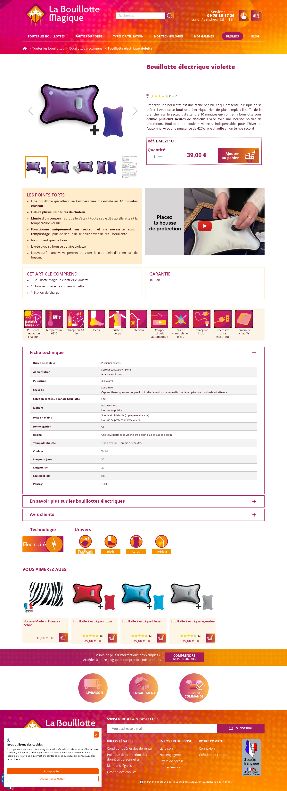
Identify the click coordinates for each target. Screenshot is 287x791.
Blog (255, 36)
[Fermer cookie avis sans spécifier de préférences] (96, 734)
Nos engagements (173, 755)
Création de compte (213, 755)
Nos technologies (168, 36)
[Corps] (136, 541)
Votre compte (211, 741)
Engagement (143, 688)
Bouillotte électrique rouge (92, 621)
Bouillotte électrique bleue (140, 621)
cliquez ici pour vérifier (218, 781)
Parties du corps (88, 36)
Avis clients (143, 515)
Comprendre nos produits (184, 657)
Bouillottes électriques (85, 551)
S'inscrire (241, 728)
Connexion (207, 748)
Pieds (110, 551)
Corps (136, 551)
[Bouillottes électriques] (85, 541)
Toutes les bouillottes (46, 36)
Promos (232, 36)
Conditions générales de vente (129, 748)
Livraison (93, 688)
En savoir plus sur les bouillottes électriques (143, 501)
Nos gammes (204, 36)
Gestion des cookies (121, 772)
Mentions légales (119, 765)
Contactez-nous (171, 767)
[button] (170, 15)
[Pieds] (110, 541)
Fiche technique (143, 353)
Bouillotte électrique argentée (192, 621)
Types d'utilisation (128, 36)
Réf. (151, 141)
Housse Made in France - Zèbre (41, 623)
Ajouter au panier (230, 155)
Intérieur (161, 551)
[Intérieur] (161, 541)
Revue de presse (172, 761)
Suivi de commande (194, 688)
